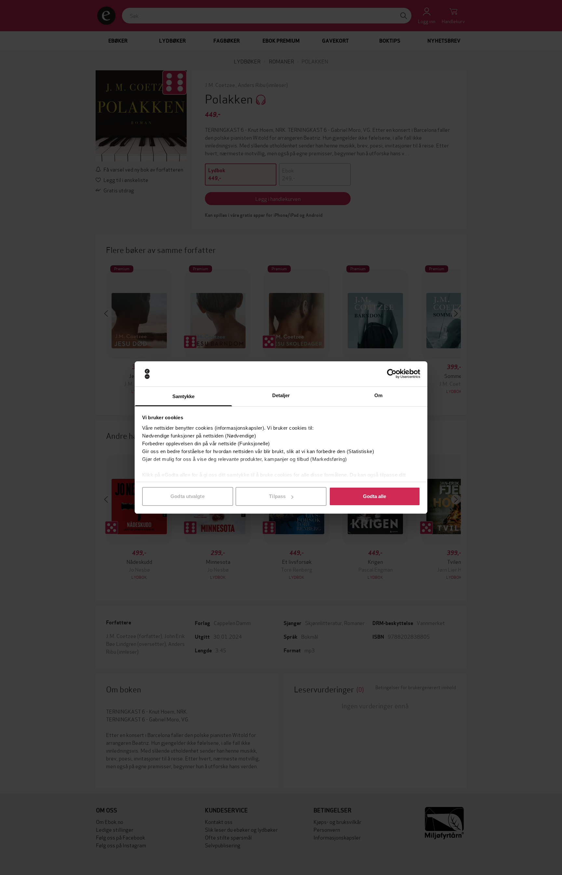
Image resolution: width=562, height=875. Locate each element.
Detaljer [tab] (281, 395)
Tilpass (277, 496)
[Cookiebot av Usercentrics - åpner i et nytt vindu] (391, 374)
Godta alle (374, 496)
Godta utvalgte (187, 496)
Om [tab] (378, 395)
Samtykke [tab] (183, 396)
